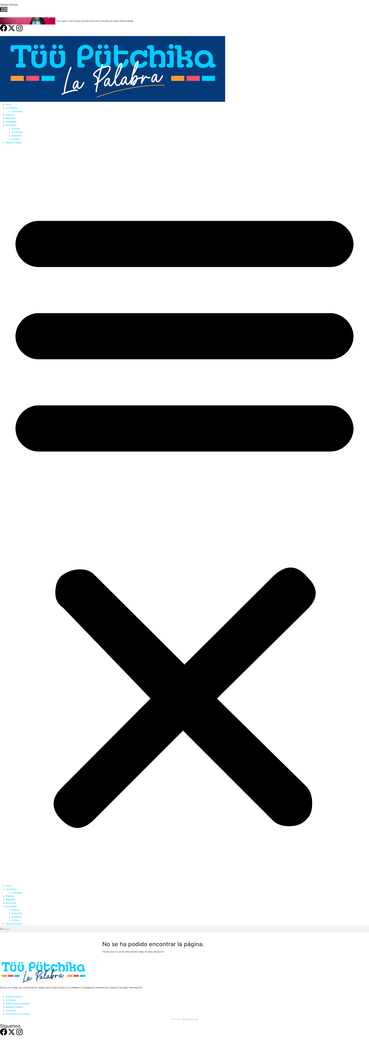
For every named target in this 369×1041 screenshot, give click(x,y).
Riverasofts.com (190, 1019)
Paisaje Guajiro (14, 142)
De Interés (11, 125)
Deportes (17, 135)
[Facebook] (3, 28)
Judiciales (17, 111)
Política (10, 114)
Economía (17, 132)
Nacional (10, 118)
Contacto (11, 1000)
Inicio (9, 104)
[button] (184, 514)
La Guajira (11, 107)
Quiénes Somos (14, 996)
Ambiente (11, 121)
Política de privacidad (18, 1003)
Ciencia (16, 128)
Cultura (15, 139)
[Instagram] (19, 28)
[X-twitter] (11, 28)
